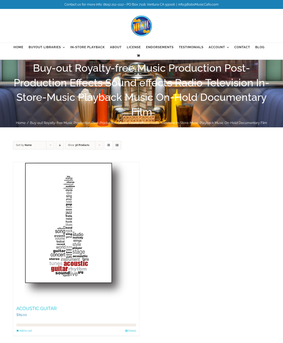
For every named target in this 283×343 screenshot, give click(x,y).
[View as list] (117, 145)
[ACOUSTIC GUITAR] (76, 231)
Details (132, 330)
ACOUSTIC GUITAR (36, 308)
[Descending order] (60, 145)
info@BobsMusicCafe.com (198, 4)
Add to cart (25, 330)
